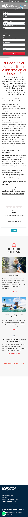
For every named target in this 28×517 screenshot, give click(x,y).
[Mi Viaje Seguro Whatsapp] (26, 1)
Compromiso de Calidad (10, 499)
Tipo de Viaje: (7, 21)
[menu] (24, 5)
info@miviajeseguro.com (16, 178)
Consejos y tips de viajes (8, 514)
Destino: (5, 16)
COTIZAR (14, 53)
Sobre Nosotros (7, 495)
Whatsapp (6, 42)
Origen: (5, 12)
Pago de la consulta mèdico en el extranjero (14, 192)
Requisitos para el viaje (7, 516)
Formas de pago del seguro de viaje (13, 189)
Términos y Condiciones (10, 504)
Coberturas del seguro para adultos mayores (12, 191)
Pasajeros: (6, 33)
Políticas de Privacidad (10, 502)
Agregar (8, 35)
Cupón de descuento (9, 38)
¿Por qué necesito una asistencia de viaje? (12, 512)
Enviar (14, 230)
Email (4, 47)
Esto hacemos (6, 497)
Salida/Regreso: (10, 26)
